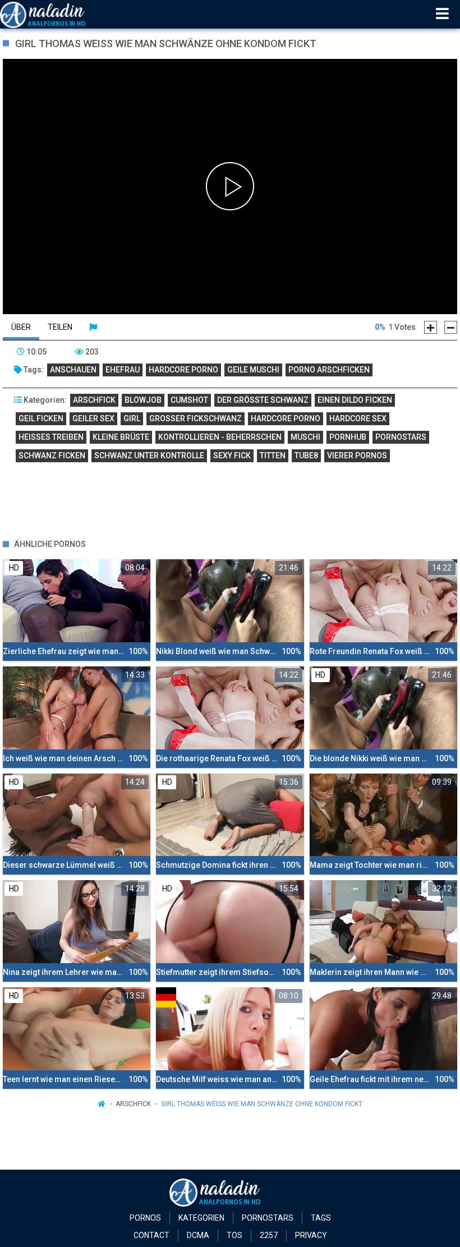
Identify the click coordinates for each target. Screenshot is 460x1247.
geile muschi (253, 369)
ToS (234, 1235)
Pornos (145, 1217)
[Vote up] (430, 327)
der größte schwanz (263, 399)
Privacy (311, 1235)
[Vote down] (450, 327)
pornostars (400, 436)
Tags (321, 1217)
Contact (151, 1235)
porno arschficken (329, 369)
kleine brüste (121, 436)
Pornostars (267, 1217)
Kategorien (201, 1217)
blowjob (143, 399)
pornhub (347, 436)
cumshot (189, 399)
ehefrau (122, 369)
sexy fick (232, 455)
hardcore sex (358, 418)
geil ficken (41, 418)
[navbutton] (442, 14)
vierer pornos (357, 455)
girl (131, 418)
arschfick (94, 399)
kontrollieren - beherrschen (220, 436)
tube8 (306, 455)
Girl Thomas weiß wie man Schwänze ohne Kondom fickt (261, 1104)
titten (273, 455)
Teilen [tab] (60, 327)
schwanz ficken (52, 455)
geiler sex (93, 418)
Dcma (198, 1235)
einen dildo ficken (355, 399)
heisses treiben (51, 436)
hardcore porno (183, 369)
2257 (269, 1235)
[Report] (93, 327)
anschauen (73, 369)
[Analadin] (57, 14)
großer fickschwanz (195, 418)
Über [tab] (21, 327)
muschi (305, 436)
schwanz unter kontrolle (149, 455)
